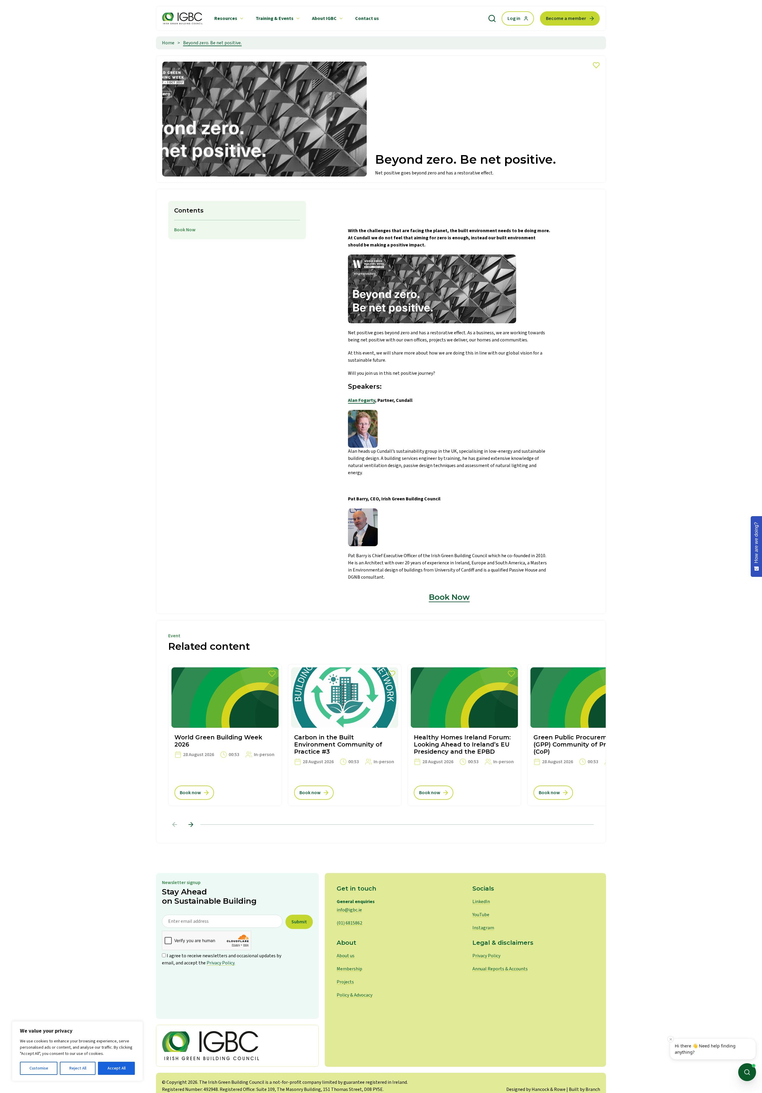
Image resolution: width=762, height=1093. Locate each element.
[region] (77, 1051)
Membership (349, 969)
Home (168, 43)
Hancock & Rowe (549, 1089)
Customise (38, 1068)
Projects (345, 982)
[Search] (492, 18)
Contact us (367, 18)
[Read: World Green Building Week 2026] (225, 735)
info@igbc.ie (349, 910)
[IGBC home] (237, 1046)
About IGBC (324, 18)
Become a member (566, 18)
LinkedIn (481, 901)
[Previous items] (174, 824)
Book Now (185, 230)
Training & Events (274, 18)
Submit (299, 922)
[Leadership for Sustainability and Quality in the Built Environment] (182, 18)
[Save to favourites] (596, 65)
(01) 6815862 (349, 923)
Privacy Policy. (221, 963)
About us (346, 956)
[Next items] (190, 824)
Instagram (483, 928)
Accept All (116, 1068)
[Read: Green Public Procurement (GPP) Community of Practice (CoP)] (584, 735)
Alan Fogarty (361, 400)
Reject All (77, 1068)
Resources (225, 18)
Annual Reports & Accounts (500, 969)
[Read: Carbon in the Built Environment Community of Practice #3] (344, 735)
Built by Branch (584, 1089)
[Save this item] (272, 673)
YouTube (480, 914)
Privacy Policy (486, 956)
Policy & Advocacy (354, 995)
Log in (514, 18)
